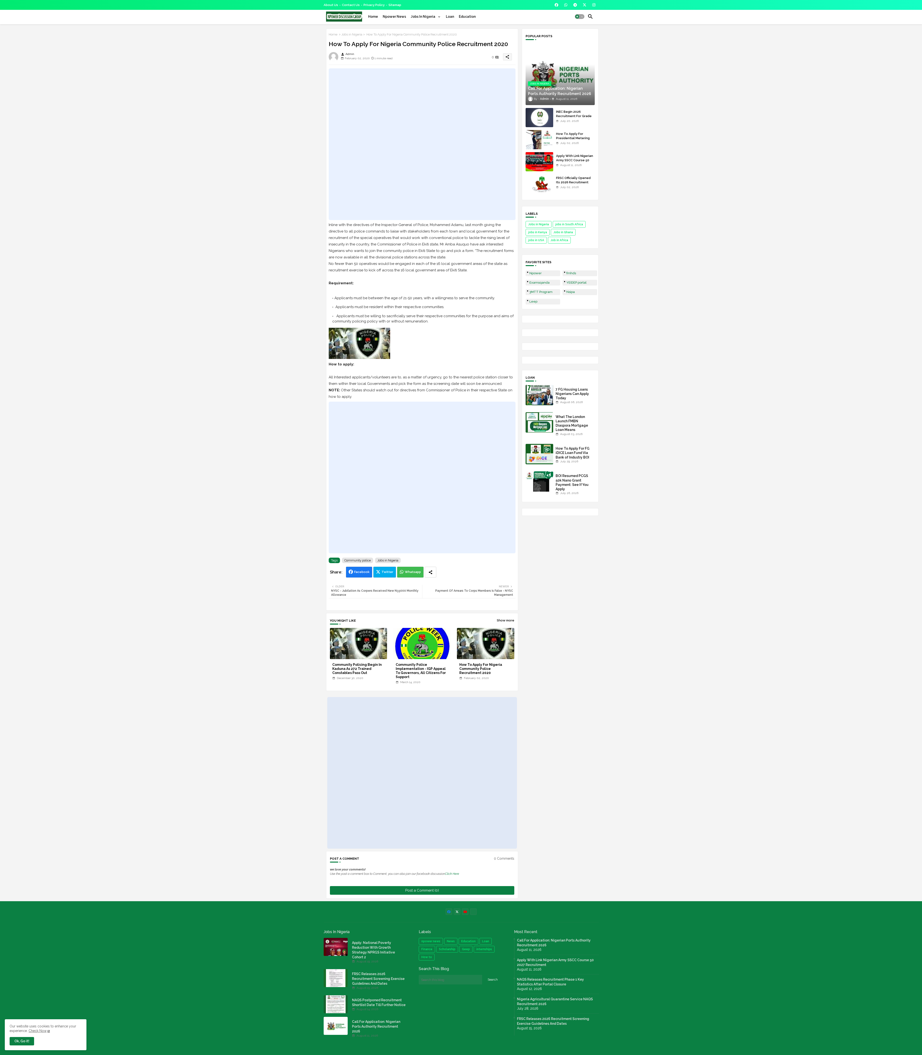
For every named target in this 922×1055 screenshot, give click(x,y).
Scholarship (447, 949)
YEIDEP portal (576, 282)
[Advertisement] (422, 144)
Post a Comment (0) (422, 890)
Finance (426, 949)
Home (373, 16)
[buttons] (556, 5)
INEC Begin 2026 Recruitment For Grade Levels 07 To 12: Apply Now (574, 118)
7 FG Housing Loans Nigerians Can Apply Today (572, 393)
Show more (505, 620)
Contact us (351, 5)
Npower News (394, 16)
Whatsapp (413, 572)
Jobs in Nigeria (351, 34)
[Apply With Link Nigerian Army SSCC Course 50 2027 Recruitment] (539, 161)
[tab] (373, 16)
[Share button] (430, 572)
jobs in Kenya (537, 232)
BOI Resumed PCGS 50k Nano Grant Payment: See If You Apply (572, 482)
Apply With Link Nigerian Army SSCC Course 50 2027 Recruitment (574, 160)
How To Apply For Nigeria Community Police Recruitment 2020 (480, 669)
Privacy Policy (374, 5)
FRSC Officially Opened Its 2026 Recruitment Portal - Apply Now (573, 182)
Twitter (387, 572)
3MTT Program (540, 292)
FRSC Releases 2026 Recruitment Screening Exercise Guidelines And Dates (378, 978)
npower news (430, 941)
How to (426, 957)
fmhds (571, 273)
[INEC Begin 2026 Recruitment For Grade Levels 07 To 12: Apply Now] (539, 117)
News (451, 941)
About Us (331, 5)
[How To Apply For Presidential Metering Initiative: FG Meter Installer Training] (539, 139)
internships (484, 949)
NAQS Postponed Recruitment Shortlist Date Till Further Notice (379, 1002)
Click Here (452, 874)
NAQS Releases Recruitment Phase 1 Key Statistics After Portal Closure (550, 982)
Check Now (38, 1031)
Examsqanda (539, 282)
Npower (535, 273)
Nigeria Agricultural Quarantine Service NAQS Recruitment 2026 (555, 1001)
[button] (579, 16)
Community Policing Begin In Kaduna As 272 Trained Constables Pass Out (357, 669)
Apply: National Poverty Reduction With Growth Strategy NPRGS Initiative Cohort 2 (373, 950)
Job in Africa (559, 240)
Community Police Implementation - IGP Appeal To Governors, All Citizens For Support (421, 671)
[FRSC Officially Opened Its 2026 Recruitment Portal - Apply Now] (539, 183)
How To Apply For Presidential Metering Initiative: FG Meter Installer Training (573, 140)
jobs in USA (536, 240)
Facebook (362, 572)
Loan (450, 16)
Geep (466, 949)
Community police (357, 560)
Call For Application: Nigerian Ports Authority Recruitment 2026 (376, 1026)
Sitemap (394, 5)
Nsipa (570, 292)
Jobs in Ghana (563, 232)
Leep (533, 301)
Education (467, 16)
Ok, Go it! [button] (21, 1041)
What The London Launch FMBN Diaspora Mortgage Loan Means (572, 423)
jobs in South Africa (569, 224)
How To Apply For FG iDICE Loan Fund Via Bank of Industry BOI (572, 453)
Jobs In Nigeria (423, 16)
